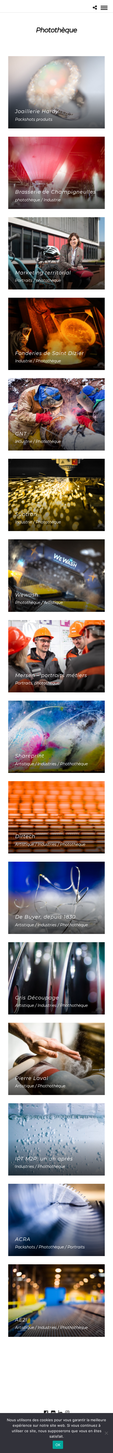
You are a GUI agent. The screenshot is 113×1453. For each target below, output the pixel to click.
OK (58, 1445)
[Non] (106, 1433)
